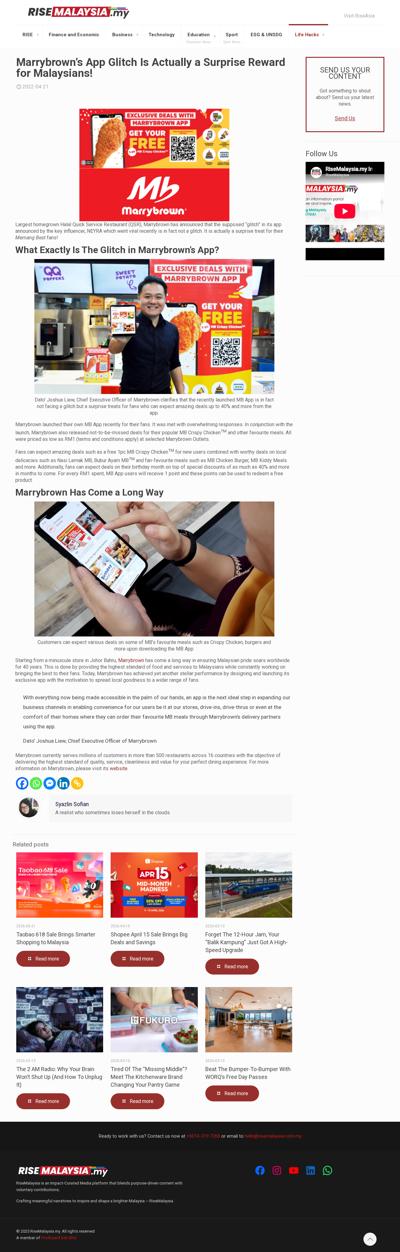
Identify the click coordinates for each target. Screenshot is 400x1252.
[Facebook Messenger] (49, 783)
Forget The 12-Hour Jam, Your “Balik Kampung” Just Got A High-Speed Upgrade (246, 942)
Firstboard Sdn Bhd (58, 1237)
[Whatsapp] (36, 783)
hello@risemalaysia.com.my (273, 1136)
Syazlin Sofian (72, 804)
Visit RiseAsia (359, 15)
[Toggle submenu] (38, 35)
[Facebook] (22, 783)
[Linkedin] (63, 783)
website (119, 768)
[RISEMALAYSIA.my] (79, 12)
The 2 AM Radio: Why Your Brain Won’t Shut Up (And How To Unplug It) (59, 1077)
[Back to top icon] (370, 1239)
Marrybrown (131, 660)
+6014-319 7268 (203, 1136)
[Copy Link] (77, 783)
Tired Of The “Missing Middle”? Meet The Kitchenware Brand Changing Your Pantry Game (149, 1077)
